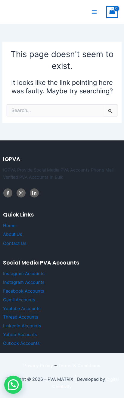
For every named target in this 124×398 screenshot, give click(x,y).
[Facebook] (7, 192)
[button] (13, 385)
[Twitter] (34, 192)
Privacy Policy (38, 365)
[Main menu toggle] (94, 12)
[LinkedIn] (21, 192)
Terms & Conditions (79, 365)
